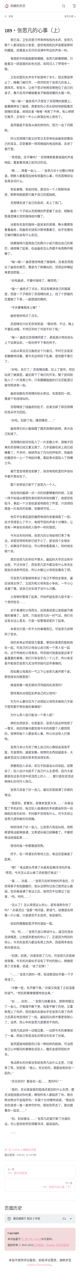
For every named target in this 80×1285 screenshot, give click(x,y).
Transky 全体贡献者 (57, 1245)
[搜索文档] (63, 6)
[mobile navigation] (74, 6)
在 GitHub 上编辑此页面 (22, 1149)
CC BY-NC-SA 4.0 (31, 1239)
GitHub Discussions (38, 1264)
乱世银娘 (38, 1245)
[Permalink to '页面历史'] (2, 1208)
